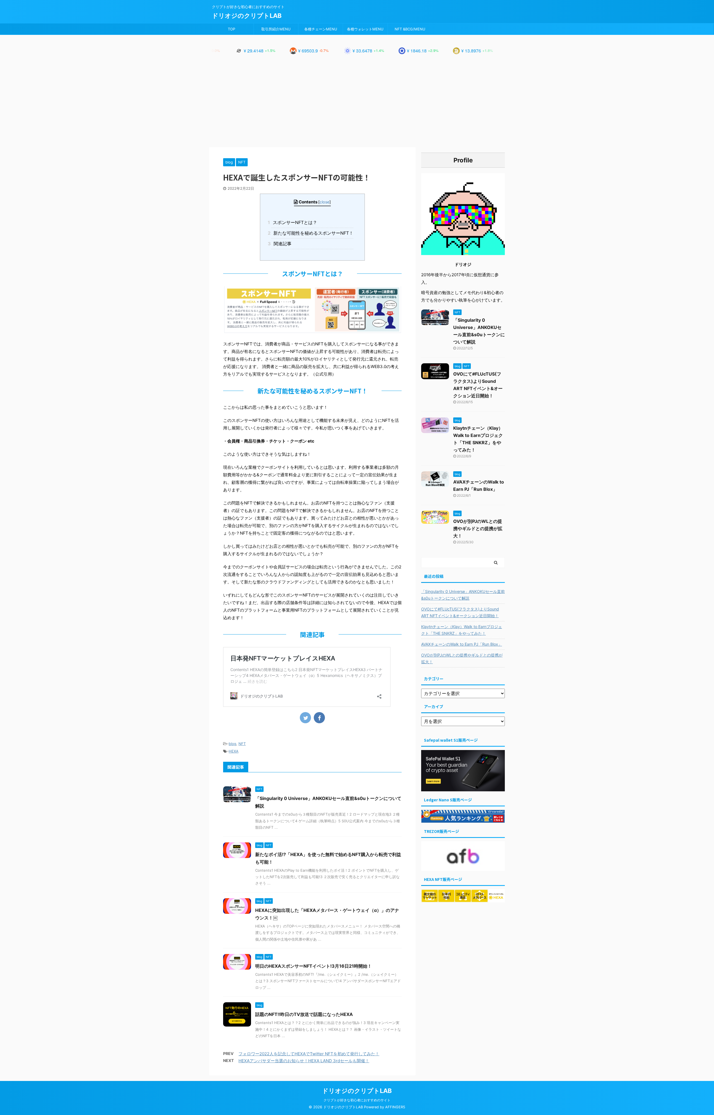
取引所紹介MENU (276, 29)
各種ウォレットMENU (365, 29)
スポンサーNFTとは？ (294, 222)
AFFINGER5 (395, 1107)
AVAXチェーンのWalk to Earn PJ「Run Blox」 (461, 644)
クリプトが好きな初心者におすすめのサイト (357, 1100)
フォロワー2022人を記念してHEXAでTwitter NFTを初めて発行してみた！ (308, 1053)
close (324, 202)
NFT (242, 743)
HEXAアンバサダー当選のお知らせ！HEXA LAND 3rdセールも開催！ (303, 1060)
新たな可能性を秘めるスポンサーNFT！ (312, 233)
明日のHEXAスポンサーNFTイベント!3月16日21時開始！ (313, 966)
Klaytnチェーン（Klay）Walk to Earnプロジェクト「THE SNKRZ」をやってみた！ (461, 630)
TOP (231, 29)
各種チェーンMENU (320, 29)
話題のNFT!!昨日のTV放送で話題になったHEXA (304, 1014)
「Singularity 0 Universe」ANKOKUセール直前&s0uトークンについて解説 (463, 594)
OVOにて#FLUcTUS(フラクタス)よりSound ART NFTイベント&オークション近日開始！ (460, 612)
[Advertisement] (357, 105)
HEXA (233, 751)
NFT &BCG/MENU (410, 29)
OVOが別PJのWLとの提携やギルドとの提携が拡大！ (477, 528)
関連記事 (281, 243)
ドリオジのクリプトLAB (247, 15)
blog (232, 743)
